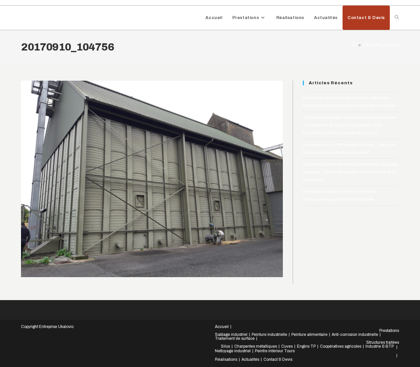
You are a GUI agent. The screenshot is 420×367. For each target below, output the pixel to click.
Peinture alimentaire (309, 334)
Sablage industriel (231, 334)
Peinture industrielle (269, 334)
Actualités (250, 359)
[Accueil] (354, 45)
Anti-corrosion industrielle (355, 334)
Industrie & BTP (380, 346)
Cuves (287, 346)
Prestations (389, 330)
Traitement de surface (235, 338)
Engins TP (306, 346)
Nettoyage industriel (233, 351)
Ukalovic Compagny (57, 17)
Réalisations (226, 359)
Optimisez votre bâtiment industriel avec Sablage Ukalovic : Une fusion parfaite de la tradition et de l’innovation (351, 172)
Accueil (222, 326)
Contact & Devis (277, 359)
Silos (225, 346)
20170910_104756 (381, 45)
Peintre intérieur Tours (275, 351)
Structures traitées (382, 342)
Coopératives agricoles (340, 346)
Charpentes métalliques (255, 346)
